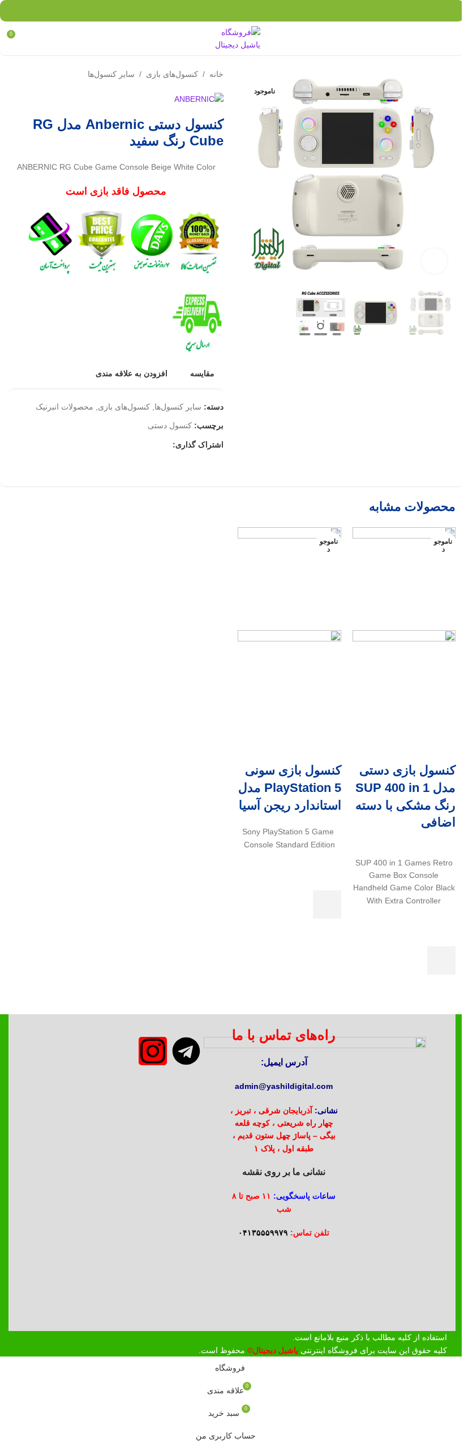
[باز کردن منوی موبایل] (451, 38)
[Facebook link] (268, 10)
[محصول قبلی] (42, 74)
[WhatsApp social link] (210, 10)
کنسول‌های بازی (172, 74)
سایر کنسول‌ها (111, 74)
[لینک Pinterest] (239, 10)
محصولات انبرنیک (64, 406)
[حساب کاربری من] (37, 38)
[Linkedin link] (225, 10)
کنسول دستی (170, 425)
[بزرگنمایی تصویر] (434, 261)
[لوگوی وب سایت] (232, 37)
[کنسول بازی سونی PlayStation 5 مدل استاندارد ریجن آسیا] (289, 578)
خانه (216, 74)
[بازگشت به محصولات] (29, 74)
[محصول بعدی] (15, 74)
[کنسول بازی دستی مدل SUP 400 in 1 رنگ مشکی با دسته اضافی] (404, 578)
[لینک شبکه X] (253, 10)
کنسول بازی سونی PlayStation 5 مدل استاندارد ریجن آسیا (289, 787)
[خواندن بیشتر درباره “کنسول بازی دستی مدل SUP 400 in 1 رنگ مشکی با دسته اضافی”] (441, 960)
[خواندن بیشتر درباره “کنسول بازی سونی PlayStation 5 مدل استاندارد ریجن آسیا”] (327, 904)
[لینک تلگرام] (196, 10)
